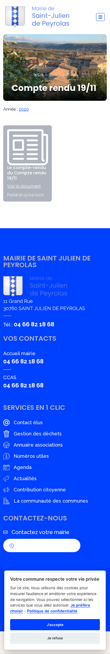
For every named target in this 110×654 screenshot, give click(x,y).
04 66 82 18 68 (34, 324)
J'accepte (55, 625)
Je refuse (55, 638)
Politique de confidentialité (52, 611)
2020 (24, 109)
